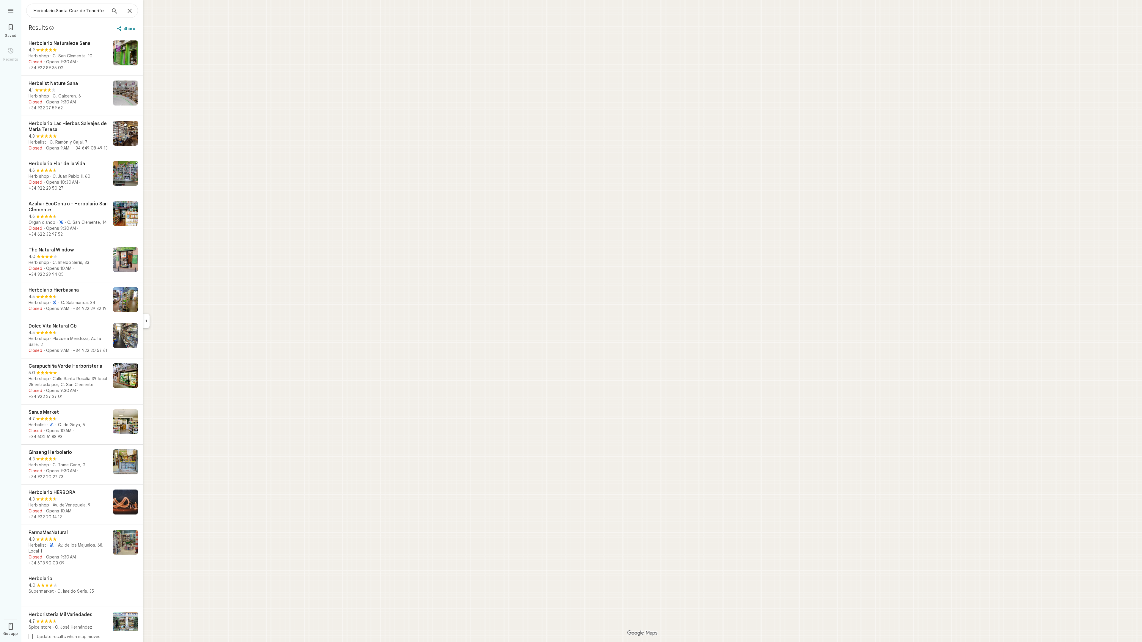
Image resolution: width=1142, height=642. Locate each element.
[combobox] (70, 10)
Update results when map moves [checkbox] (63, 636)
